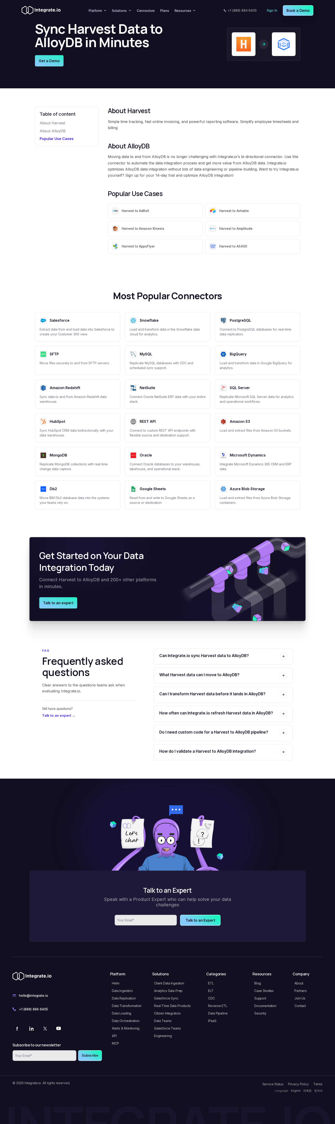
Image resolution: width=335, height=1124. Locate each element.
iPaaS (212, 1021)
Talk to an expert (58, 603)
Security (260, 1013)
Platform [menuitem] (95, 11)
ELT (211, 991)
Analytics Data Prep (168, 991)
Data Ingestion (122, 991)
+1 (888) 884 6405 (242, 10)
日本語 (307, 1090)
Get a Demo (49, 61)
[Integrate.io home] (41, 10)
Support (260, 998)
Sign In (272, 10)
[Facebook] (18, 1028)
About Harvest (52, 123)
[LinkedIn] (31, 1028)
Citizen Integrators (167, 1013)
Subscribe (90, 1055)
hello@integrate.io (33, 995)
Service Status (272, 1084)
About (298, 983)
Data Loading (121, 1013)
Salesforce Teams (167, 1028)
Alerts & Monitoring (125, 1028)
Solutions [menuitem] (119, 11)
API (114, 1036)
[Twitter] (45, 1028)
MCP (115, 1043)
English (296, 1090)
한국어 (318, 1090)
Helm (115, 983)
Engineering (163, 1036)
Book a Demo (298, 10)
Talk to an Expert (200, 920)
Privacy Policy (298, 1084)
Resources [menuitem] (183, 11)
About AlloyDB (53, 131)
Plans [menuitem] (164, 11)
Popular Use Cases (57, 138)
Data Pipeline (217, 1013)
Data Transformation (127, 1006)
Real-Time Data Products (172, 1006)
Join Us (299, 998)
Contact (300, 1006)
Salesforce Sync (166, 998)
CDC (211, 998)
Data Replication (124, 998)
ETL (211, 983)
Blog (257, 983)
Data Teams (163, 1021)
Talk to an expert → (58, 715)
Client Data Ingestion (169, 983)
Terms (317, 1084)
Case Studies (264, 991)
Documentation (265, 1006)
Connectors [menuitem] (146, 11)
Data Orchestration (125, 1021)
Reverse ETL (217, 1006)
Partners (300, 991)
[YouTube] (59, 1028)
